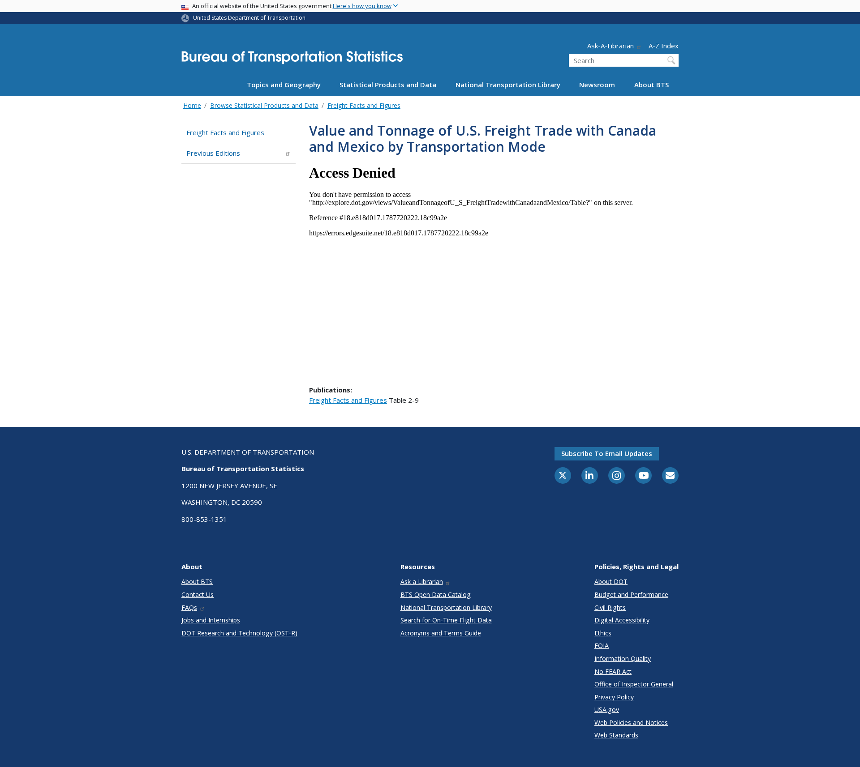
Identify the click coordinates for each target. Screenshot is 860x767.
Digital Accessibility (621, 620)
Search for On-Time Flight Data (446, 620)
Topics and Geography (284, 84)
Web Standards (616, 735)
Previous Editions (213, 153)
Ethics (602, 633)
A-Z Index (664, 45)
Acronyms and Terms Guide (440, 633)
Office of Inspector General (633, 684)
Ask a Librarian (421, 581)
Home (192, 105)
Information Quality (622, 658)
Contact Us (197, 594)
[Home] (292, 60)
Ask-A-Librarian (610, 45)
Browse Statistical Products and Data (264, 105)
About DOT (611, 581)
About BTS (651, 84)
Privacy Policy (614, 697)
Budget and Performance (631, 594)
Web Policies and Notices (631, 722)
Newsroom (597, 84)
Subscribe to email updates (606, 453)
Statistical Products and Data (388, 84)
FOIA (601, 645)
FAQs (189, 607)
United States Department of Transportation (249, 17)
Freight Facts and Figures (363, 105)
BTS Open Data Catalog (435, 594)
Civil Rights (610, 607)
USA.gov (606, 709)
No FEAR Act (613, 671)
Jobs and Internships (210, 620)
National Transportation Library (508, 84)
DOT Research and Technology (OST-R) (239, 633)
